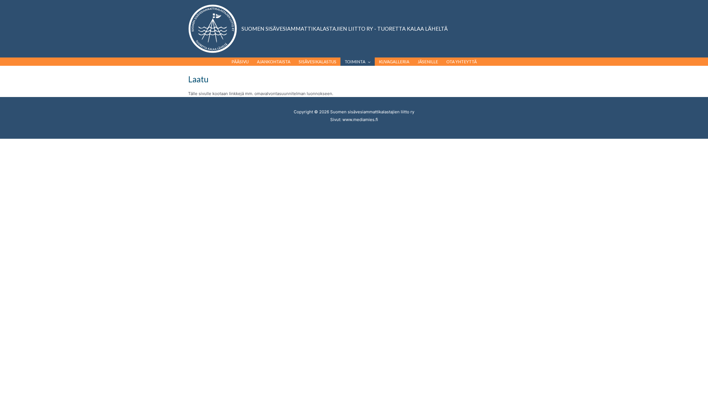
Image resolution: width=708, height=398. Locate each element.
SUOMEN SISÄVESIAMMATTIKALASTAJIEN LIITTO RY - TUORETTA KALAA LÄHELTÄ (344, 28)
